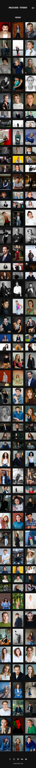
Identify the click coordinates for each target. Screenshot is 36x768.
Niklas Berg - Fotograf (18, 7)
